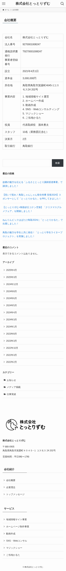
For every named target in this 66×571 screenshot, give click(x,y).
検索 (57, 163)
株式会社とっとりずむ (33, 3)
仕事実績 (11, 394)
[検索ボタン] (62, 3)
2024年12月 (12, 284)
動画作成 (10, 533)
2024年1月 (11, 326)
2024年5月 (11, 305)
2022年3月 (11, 355)
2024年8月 (11, 291)
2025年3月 (11, 277)
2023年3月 (11, 340)
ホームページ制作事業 (17, 526)
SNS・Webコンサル (16, 540)
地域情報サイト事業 (16, 519)
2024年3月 (11, 319)
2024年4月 (11, 312)
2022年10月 (12, 348)
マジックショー (14, 547)
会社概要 (10, 480)
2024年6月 (11, 298)
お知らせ (11, 380)
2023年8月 (11, 333)
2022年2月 (11, 362)
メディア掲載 (14, 387)
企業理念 (10, 487)
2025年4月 (11, 270)
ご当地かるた (13, 555)
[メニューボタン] (3, 3)
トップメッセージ (15, 494)
